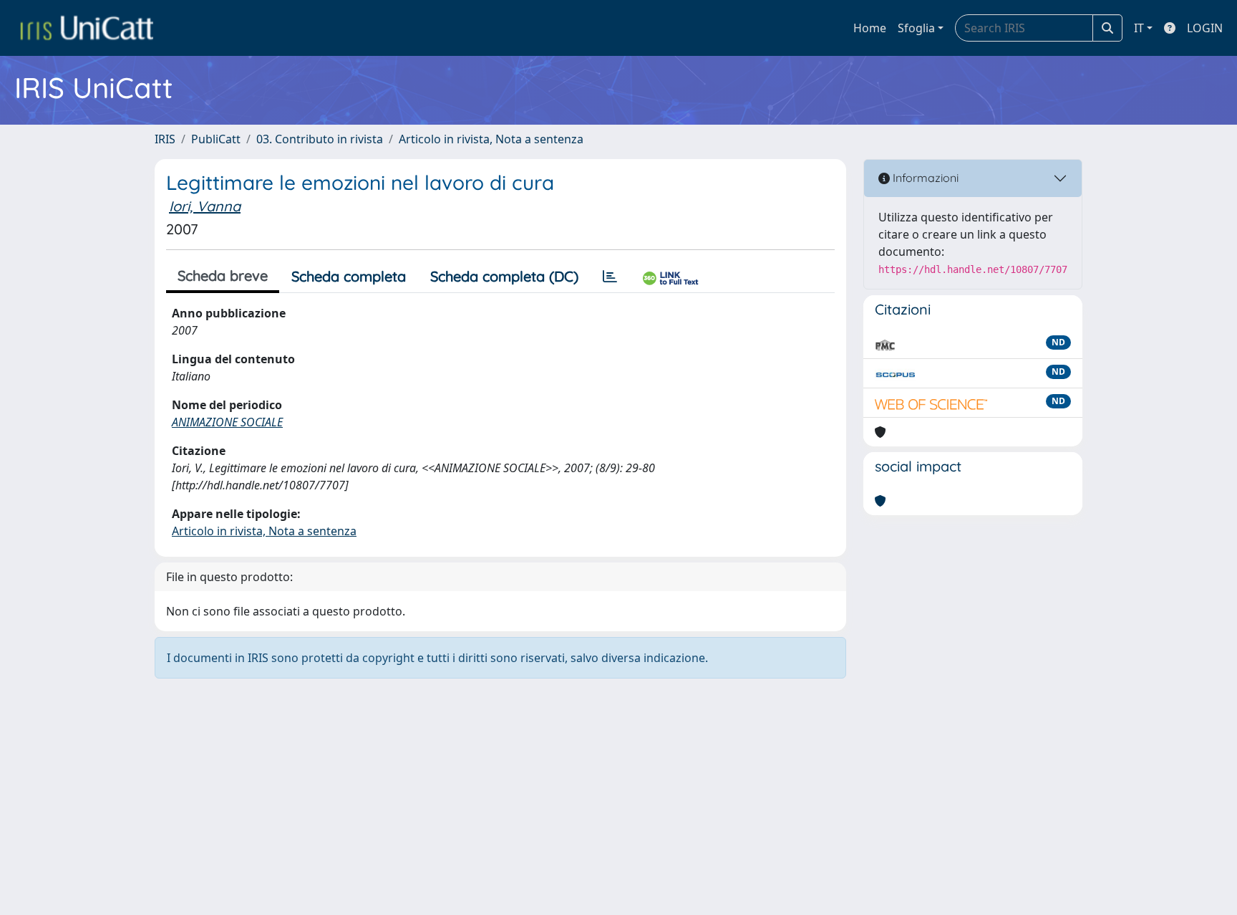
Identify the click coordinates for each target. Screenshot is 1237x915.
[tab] (610, 277)
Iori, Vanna (205, 206)
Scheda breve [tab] (223, 275)
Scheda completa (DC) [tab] (504, 276)
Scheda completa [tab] (348, 276)
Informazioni (924, 178)
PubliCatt (216, 139)
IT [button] (1139, 28)
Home (869, 28)
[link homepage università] (87, 28)
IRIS (165, 139)
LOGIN (1205, 28)
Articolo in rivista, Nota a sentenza (491, 139)
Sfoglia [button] (916, 28)
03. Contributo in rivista (319, 139)
